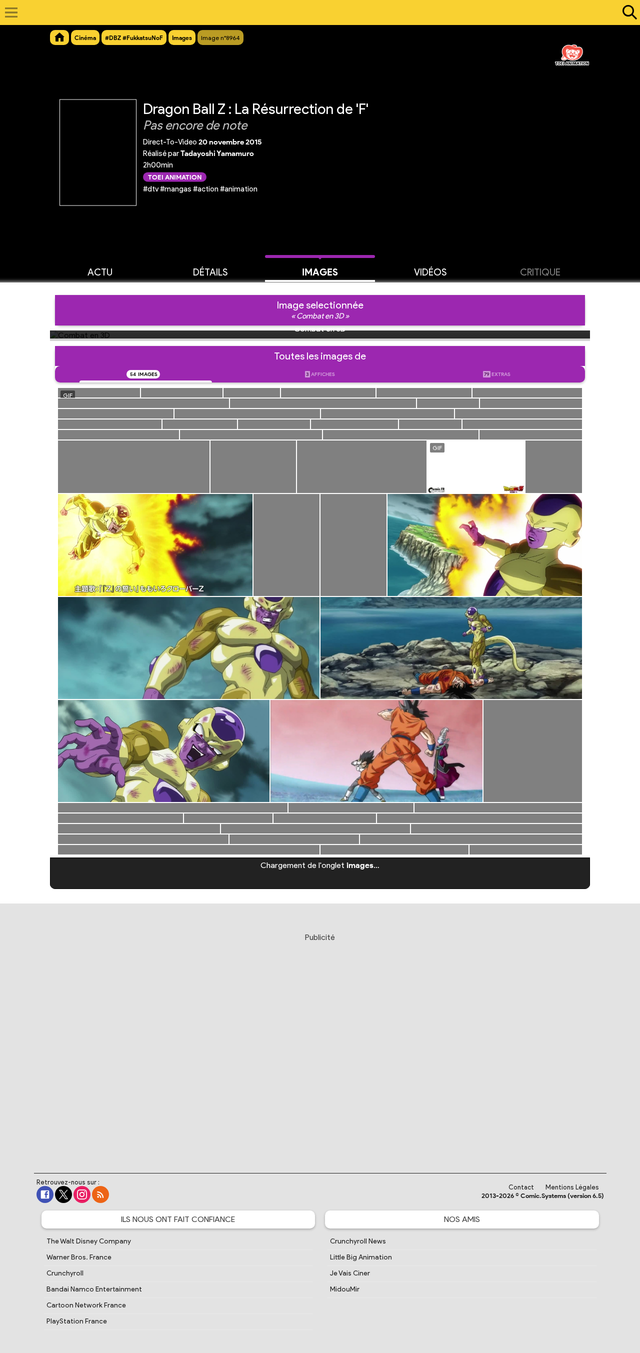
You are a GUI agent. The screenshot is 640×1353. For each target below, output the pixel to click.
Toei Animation (175, 176)
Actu (100, 272)
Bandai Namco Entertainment (94, 1289)
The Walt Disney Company (88, 1241)
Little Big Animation (361, 1257)
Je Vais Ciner (350, 1273)
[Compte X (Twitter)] (63, 1194)
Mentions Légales (572, 1187)
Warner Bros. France (79, 1257)
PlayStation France (76, 1321)
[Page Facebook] (45, 1194)
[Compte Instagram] (82, 1194)
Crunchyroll (65, 1273)
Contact (521, 1187)
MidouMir (345, 1289)
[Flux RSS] (100, 1194)
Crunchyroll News (358, 1241)
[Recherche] (628, 12)
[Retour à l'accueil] (315, 12)
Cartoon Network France (86, 1305)
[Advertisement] (320, 1044)
